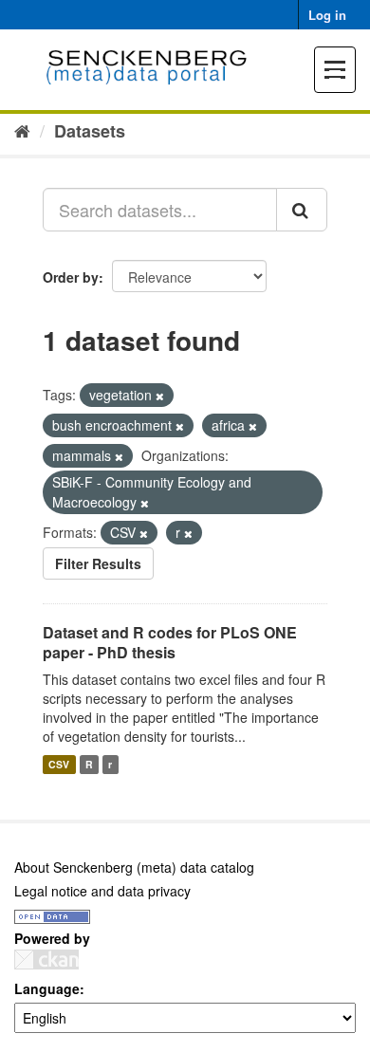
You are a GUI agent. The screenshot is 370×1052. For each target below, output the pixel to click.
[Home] (22, 130)
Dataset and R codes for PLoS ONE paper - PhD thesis (170, 642)
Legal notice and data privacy (102, 890)
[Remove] (160, 395)
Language (47, 988)
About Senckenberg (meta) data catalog (134, 867)
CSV (58, 764)
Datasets (89, 131)
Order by (71, 277)
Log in (327, 15)
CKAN (46, 959)
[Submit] (301, 209)
